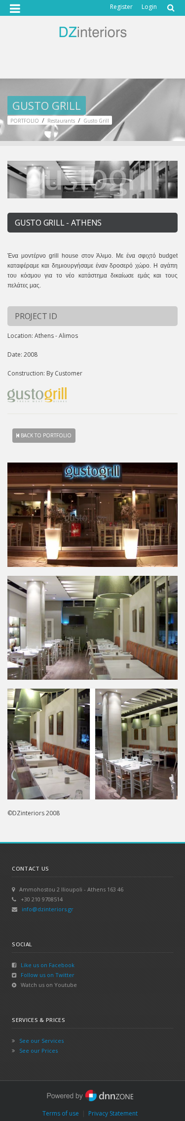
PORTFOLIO (24, 120)
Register (121, 6)
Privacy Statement (113, 1113)
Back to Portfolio (45, 435)
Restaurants (61, 120)
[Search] (170, 4)
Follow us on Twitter (47, 975)
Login (149, 6)
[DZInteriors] (92, 31)
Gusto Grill (96, 120)
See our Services (41, 1040)
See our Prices (38, 1050)
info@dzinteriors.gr (48, 909)
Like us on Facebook (47, 965)
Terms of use (60, 1113)
